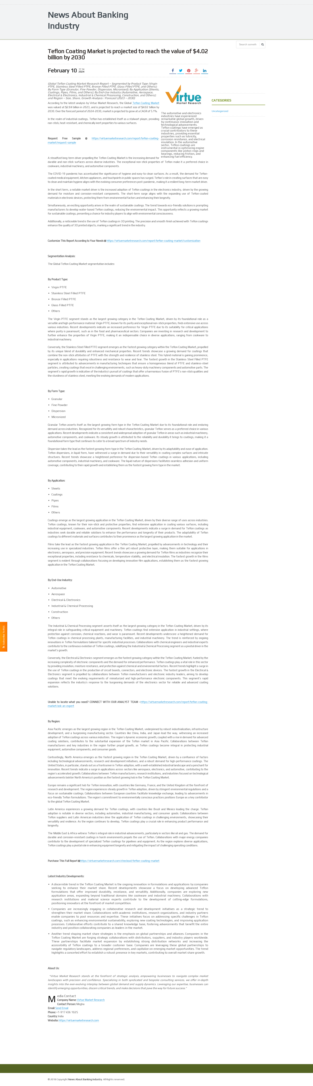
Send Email (61, 1008)
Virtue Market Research (91, 999)
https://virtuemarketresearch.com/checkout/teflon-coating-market (119, 860)
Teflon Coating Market (145, 103)
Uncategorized (220, 111)
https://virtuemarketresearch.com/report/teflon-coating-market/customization (153, 240)
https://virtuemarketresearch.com (79, 1020)
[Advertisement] (199, 21)
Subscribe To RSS (3, 636)
